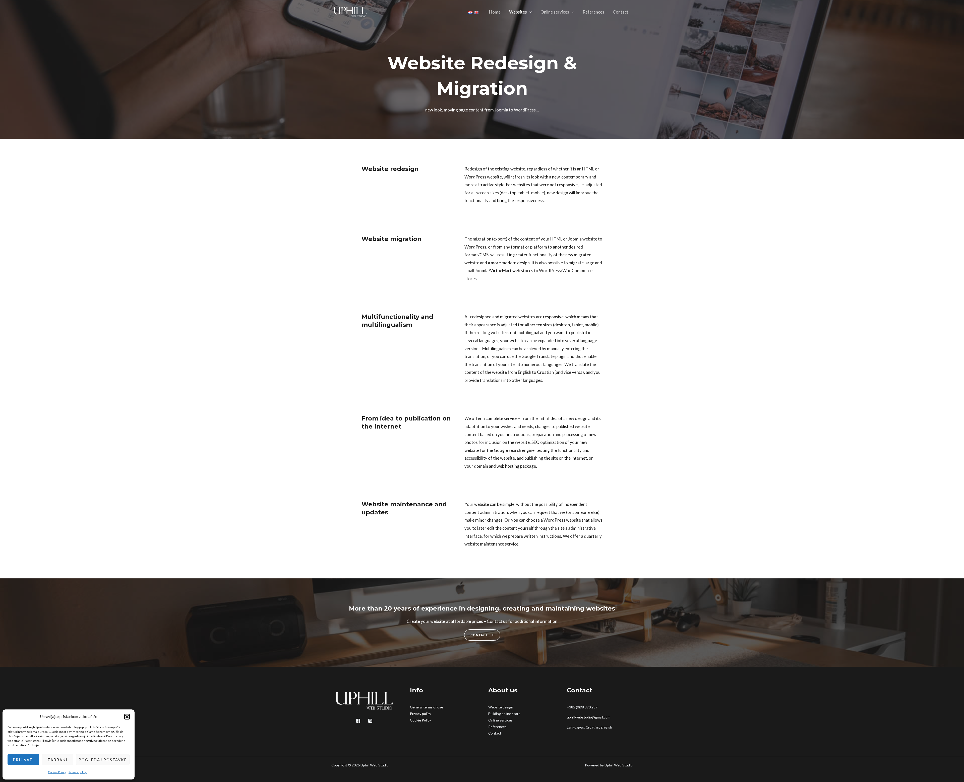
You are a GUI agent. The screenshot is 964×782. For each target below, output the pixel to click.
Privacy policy (78, 772)
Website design (500, 707)
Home (495, 12)
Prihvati (23, 759)
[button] (127, 716)
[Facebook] (358, 720)
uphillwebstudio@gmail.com (588, 717)
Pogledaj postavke (103, 759)
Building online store (504, 713)
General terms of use (426, 707)
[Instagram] (370, 720)
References (593, 12)
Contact (620, 12)
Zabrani (57, 759)
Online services (554, 12)
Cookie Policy (57, 772)
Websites (518, 12)
